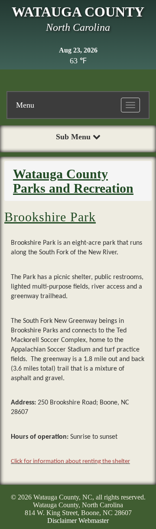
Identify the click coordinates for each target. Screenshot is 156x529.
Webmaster (93, 520)
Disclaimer (62, 520)
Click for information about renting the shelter (70, 461)
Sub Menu (74, 136)
